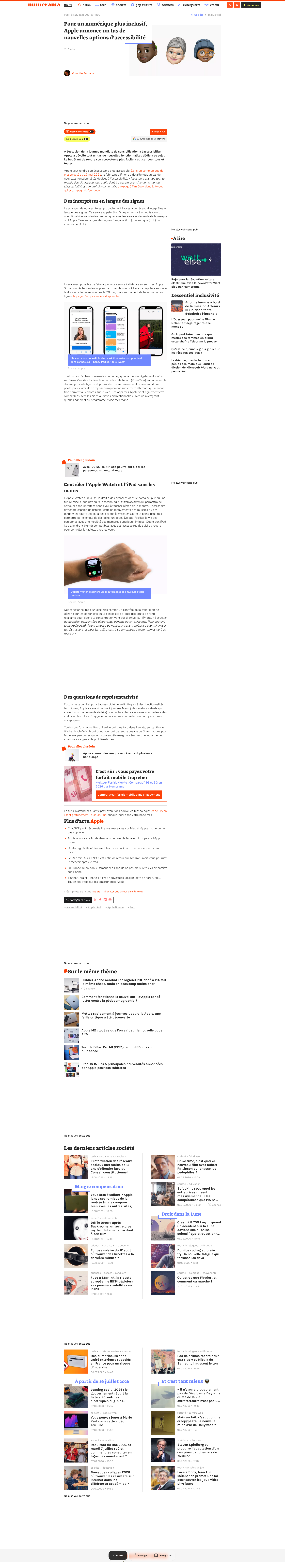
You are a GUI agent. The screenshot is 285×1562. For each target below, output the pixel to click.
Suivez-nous (158, 131)
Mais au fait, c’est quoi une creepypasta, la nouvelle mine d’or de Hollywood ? (198, 1421)
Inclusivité (214, 14)
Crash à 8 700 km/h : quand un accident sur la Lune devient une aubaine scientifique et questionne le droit (199, 1228)
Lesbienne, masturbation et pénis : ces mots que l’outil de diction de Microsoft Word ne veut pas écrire (195, 365)
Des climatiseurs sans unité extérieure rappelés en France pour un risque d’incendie (111, 1361)
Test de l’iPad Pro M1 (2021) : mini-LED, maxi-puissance (116, 1049)
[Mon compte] (230, 5)
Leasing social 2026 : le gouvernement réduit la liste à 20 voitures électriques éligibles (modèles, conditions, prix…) (109, 1395)
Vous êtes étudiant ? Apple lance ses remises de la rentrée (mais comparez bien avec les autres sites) (112, 1200)
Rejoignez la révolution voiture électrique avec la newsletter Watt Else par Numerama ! (195, 283)
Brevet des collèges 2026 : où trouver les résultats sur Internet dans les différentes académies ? (112, 1478)
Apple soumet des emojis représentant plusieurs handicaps (118, 755)
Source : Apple (76, 368)
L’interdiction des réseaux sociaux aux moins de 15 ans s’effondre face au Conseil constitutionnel (111, 1166)
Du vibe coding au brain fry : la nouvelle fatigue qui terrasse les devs (198, 1254)
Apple (97, 821)
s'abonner (253, 5)
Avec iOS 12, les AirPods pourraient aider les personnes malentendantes (114, 468)
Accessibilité (74, 907)
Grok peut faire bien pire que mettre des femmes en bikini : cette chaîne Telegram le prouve (194, 337)
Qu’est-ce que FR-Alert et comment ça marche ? (197, 1279)
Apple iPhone (115, 907)
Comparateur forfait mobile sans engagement (129, 794)
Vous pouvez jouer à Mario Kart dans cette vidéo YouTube (111, 1421)
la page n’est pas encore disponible (96, 296)
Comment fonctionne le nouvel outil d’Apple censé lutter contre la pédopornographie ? (120, 998)
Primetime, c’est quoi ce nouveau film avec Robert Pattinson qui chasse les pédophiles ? (197, 1166)
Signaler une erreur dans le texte (123, 891)
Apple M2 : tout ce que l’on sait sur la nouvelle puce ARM (121, 1032)
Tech (132, 907)
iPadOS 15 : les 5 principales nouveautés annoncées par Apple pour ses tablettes (122, 1066)
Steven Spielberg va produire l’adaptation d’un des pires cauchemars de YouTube (198, 1450)
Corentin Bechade (83, 73)
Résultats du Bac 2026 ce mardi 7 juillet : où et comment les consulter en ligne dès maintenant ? (111, 1450)
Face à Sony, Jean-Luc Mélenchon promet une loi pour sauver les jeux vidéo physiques (198, 1477)
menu (68, 4)
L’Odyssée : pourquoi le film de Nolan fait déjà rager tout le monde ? (193, 323)
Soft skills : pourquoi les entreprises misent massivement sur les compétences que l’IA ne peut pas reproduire (196, 1194)
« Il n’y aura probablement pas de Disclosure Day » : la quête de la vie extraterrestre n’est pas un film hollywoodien (199, 1395)
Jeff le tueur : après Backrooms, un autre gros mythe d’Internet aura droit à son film (112, 1228)
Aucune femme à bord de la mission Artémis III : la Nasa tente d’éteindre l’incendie (202, 308)
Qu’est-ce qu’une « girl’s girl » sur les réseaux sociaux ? (195, 350)
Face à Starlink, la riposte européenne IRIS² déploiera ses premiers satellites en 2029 (112, 1283)
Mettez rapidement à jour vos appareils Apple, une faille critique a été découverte (121, 1015)
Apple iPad (94, 907)
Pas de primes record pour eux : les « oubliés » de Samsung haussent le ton (198, 1359)
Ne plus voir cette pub (77, 123)
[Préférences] (237, 5)
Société (198, 14)
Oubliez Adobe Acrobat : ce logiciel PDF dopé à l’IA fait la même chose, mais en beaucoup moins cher (123, 982)
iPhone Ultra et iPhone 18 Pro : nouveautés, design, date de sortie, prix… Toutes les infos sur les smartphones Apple (114, 880)
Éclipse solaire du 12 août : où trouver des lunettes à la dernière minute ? (112, 1254)
